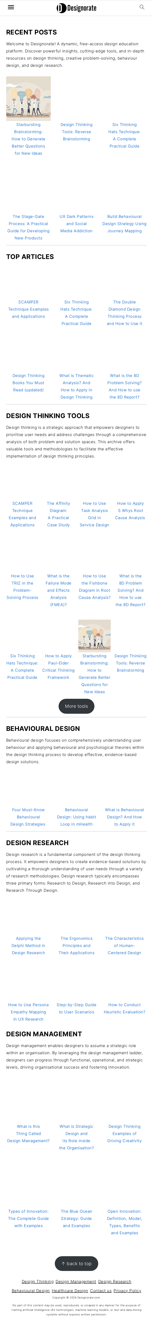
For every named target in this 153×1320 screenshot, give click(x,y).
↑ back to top (76, 1263)
